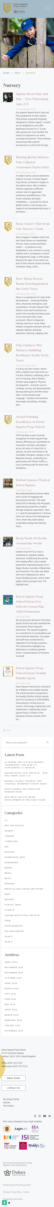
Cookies (26, 1192)
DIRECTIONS (13, 1078)
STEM (8, 920)
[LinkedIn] (50, 1116)
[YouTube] (44, 1116)
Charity (10, 836)
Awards (9, 831)
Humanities (12, 862)
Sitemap (6, 1192)
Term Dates (8, 1105)
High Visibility (35, 1121)
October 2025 (13, 978)
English (10, 852)
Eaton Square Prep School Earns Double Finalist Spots (31, 673)
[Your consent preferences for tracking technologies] (9, 1202)
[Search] (47, 742)
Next (9, 730)
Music (8, 878)
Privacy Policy (16, 1192)
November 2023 (14, 1031)
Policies (6, 1102)
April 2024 (11, 1010)
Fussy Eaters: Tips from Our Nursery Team (22, 790)
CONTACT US (13, 1088)
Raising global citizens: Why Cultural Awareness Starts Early (32, 162)
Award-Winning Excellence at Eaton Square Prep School (30, 422)
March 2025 (12, 988)
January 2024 (13, 1025)
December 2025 (14, 967)
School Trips (13, 905)
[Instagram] (39, 1116)
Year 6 (9, 942)
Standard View (21, 1121)
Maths (8, 868)
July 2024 (10, 994)
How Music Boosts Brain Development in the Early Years (32, 283)
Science (10, 910)
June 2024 (10, 999)
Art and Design (14, 825)
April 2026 (11, 962)
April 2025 (11, 983)
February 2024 (13, 1020)
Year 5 (9, 936)
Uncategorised (14, 931)
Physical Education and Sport (24, 889)
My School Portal (11, 1099)
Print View (7, 1121)
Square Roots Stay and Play (22, 915)
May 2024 (10, 1004)
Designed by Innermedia (12, 1199)
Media (8, 873)
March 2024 (12, 1015)
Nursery (10, 884)
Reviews (10, 899)
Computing (11, 841)
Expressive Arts (15, 857)
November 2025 (14, 973)
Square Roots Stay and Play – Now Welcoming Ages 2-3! (32, 99)
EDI (7, 847)
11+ (6, 820)
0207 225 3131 (15, 1063)
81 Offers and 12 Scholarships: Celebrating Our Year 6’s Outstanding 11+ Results (24, 765)
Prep (7, 894)
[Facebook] (35, 1116)
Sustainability (14, 926)
